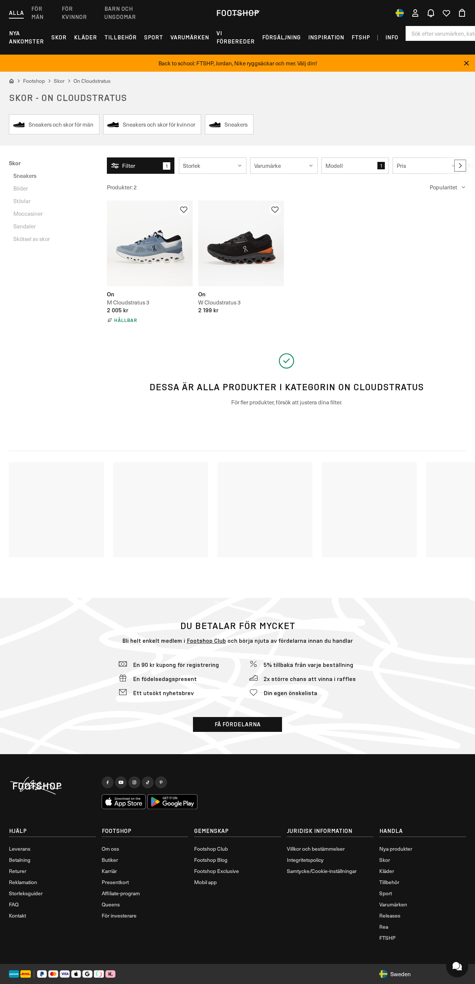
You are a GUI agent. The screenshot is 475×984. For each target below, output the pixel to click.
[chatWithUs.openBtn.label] (457, 966)
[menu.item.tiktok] (148, 782)
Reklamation (23, 882)
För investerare (119, 915)
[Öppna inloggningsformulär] (415, 13)
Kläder (85, 37)
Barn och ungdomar (120, 12)
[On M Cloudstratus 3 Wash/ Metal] (150, 243)
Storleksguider (26, 893)
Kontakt (17, 915)
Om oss (110, 848)
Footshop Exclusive (216, 870)
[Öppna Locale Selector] (400, 13)
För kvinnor (74, 12)
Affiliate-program (121, 893)
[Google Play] (172, 801)
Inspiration (326, 37)
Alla (16, 12)
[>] (460, 166)
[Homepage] (52, 786)
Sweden (400, 974)
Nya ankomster (26, 37)
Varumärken (189, 37)
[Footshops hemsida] (237, 13)
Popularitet (443, 187)
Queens (111, 904)
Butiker (110, 859)
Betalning (19, 859)
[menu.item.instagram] (134, 782)
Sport (153, 37)
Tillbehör (120, 37)
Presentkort (115, 882)
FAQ (14, 904)
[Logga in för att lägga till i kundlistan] (184, 209)
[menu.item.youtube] (121, 782)
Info (391, 37)
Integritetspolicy (305, 859)
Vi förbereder (235, 37)
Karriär (109, 870)
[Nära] (466, 63)
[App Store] (124, 801)
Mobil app (205, 882)
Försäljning (281, 37)
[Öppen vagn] (462, 13)
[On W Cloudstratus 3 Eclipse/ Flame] (241, 243)
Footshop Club (206, 640)
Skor (58, 37)
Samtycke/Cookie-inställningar (322, 870)
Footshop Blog (210, 859)
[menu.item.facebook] (108, 782)
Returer (17, 870)
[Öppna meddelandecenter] (431, 13)
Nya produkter (395, 848)
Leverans (19, 848)
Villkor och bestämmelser (316, 848)
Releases (389, 915)
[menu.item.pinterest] (161, 782)
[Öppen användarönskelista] (446, 13)
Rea (383, 926)
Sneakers (24, 175)
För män (37, 12)
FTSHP (360, 37)
